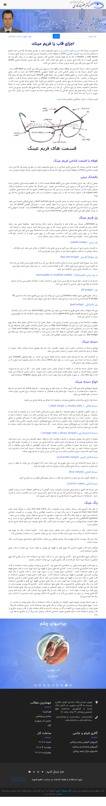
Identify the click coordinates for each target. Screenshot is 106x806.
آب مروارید (53, 669)
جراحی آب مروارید (42, 721)
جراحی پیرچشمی (43, 716)
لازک (49, 725)
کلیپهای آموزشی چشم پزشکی (84, 742)
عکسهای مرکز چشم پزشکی (85, 751)
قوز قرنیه (47, 711)
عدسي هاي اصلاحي (71, 50)
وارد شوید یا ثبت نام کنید (19, 36)
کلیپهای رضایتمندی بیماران (85, 746)
